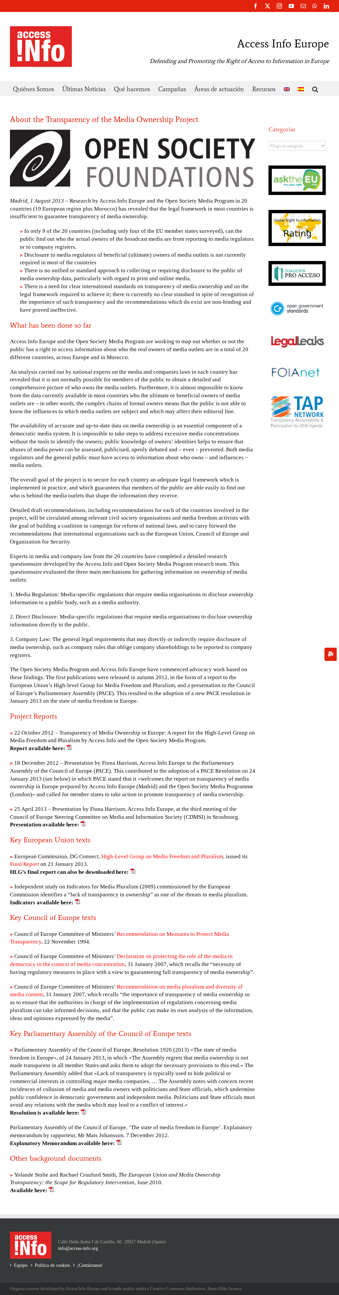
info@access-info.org (78, 1248)
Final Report (24, 864)
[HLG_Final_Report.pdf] (132, 872)
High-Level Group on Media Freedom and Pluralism (162, 856)
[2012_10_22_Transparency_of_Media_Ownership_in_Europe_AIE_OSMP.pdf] (69, 748)
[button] (315, 89)
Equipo (20, 1265)
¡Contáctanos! (90, 1265)
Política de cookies (52, 1265)
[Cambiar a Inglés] (287, 89)
